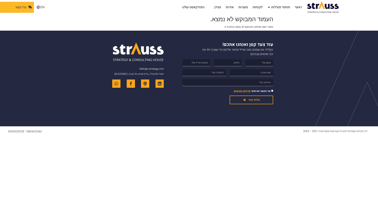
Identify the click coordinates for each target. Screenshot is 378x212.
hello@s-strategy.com (151, 69)
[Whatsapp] (116, 84)
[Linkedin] (159, 84)
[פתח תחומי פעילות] (269, 7)
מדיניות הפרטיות (242, 91)
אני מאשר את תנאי (252, 91)
